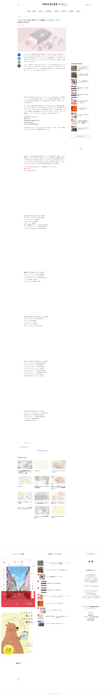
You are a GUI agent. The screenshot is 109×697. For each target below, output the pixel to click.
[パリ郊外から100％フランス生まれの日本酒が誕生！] (41, 480)
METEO (64, 11)
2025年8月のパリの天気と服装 (83, 88)
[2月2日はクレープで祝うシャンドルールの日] (25, 496)
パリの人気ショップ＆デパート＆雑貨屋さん (91, 596)
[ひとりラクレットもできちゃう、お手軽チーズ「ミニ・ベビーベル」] (58, 496)
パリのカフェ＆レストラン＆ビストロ (90, 590)
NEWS (34, 11)
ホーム (91, 612)
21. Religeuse (37, 470)
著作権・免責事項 (90, 620)
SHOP (40, 11)
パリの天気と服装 (90, 574)
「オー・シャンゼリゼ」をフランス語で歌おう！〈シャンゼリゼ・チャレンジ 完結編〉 (83, 68)
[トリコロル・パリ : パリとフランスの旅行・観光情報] (54, 5)
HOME (29, 11)
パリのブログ (91, 618)
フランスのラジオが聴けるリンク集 (83, 115)
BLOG (78, 11)
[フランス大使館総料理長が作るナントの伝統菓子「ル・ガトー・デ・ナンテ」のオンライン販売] (25, 464)
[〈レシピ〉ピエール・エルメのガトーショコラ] (58, 464)
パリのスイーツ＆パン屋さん (91, 591)
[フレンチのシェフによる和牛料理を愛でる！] (41, 510)
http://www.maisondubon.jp (30, 170)
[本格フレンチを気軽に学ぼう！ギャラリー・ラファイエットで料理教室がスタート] (58, 480)
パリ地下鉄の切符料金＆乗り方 (91, 575)
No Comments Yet (24, 447)
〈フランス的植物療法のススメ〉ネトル (83, 82)
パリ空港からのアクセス (91, 577)
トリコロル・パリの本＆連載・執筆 (91, 617)
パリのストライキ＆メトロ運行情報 (91, 579)
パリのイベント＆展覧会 (91, 594)
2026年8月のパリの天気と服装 (83, 95)
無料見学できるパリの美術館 (91, 580)
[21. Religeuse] (41, 464)
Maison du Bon (27, 97)
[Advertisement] (45, 84)
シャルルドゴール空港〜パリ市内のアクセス (83, 129)
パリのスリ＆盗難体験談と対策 (91, 582)
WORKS (71, 11)
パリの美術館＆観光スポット (91, 593)
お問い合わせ (91, 615)
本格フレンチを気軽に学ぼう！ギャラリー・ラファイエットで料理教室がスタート (58, 487)
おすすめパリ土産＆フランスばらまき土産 (90, 597)
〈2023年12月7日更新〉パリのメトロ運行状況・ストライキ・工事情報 (83, 122)
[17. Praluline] (25, 480)
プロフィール (91, 613)
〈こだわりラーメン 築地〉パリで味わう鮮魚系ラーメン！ (83, 75)
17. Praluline (20, 486)
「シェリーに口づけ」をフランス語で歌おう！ (83, 109)
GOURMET (48, 11)
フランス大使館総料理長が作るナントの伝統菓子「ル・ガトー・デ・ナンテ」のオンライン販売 (25, 472)
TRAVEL (56, 11)
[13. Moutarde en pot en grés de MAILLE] (58, 510)
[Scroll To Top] (106, 694)
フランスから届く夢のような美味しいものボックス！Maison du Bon (39, 21)
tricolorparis (21, 25)
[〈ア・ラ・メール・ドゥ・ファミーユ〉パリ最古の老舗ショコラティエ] (41, 496)
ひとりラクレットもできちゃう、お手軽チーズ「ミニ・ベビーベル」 (83, 102)
